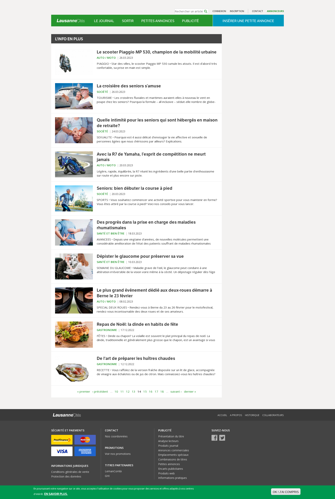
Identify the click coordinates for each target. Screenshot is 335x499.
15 (145, 391)
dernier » (190, 391)
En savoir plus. (56, 494)
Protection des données (66, 476)
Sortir (128, 21)
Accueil (222, 415)
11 (122, 391)
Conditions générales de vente (70, 472)
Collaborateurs (273, 415)
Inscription (237, 11)
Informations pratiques (172, 478)
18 (162, 391)
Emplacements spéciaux (173, 455)
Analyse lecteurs (168, 441)
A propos (236, 415)
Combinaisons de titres (172, 459)
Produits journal (168, 445)
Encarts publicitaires (170, 469)
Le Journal (104, 21)
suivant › (176, 391)
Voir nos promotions (118, 454)
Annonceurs (275, 11)
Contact (257, 11)
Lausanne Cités (70, 20)
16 (150, 391)
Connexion (219, 11)
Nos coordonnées (116, 436)
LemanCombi (113, 471)
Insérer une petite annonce (248, 21)
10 (116, 391)
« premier (83, 391)
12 (128, 391)
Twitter (222, 438)
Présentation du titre (171, 436)
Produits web (166, 473)
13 (133, 391)
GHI (107, 476)
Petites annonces (157, 21)
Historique (252, 415)
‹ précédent (100, 391)
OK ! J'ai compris (286, 492)
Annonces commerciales (173, 450)
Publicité (190, 21)
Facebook (214, 438)
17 (156, 391)
